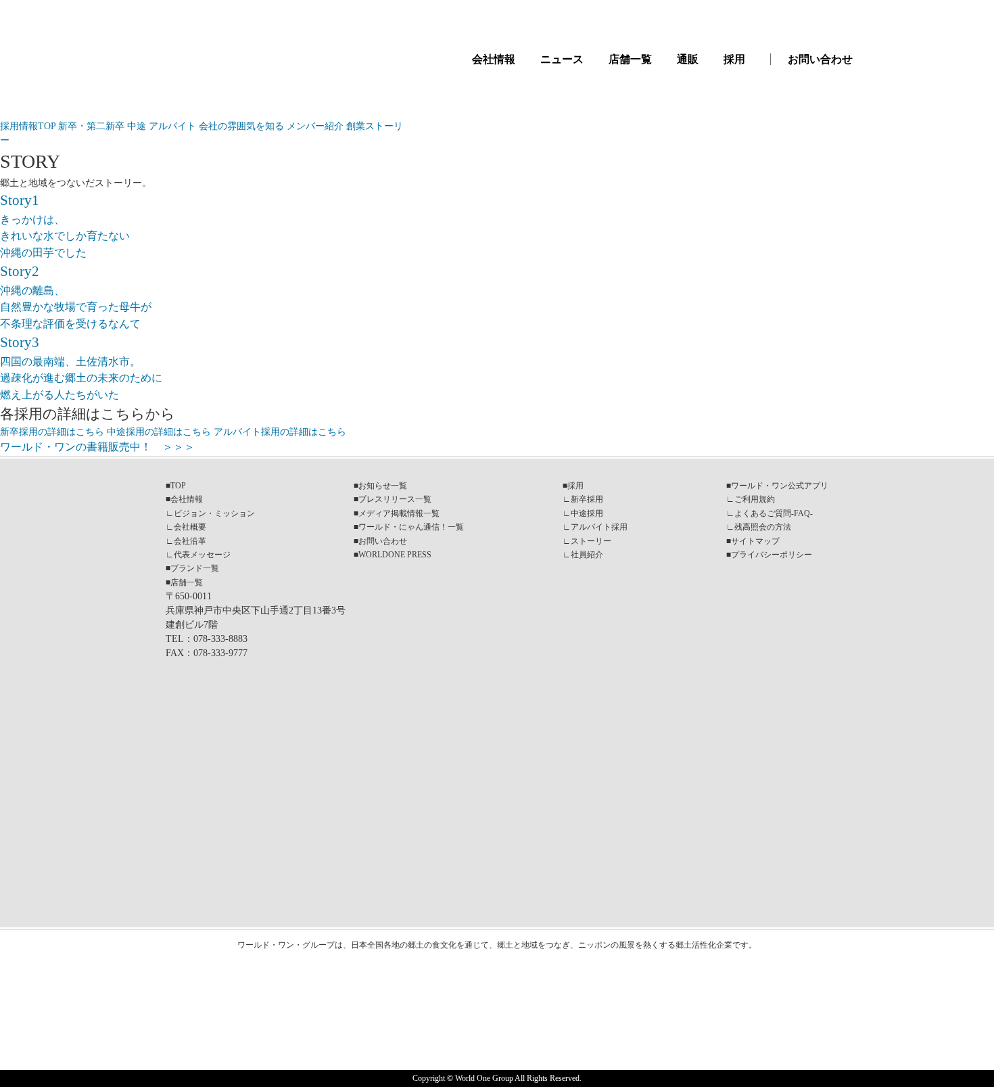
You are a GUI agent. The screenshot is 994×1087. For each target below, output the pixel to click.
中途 (138, 126)
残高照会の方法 (762, 527)
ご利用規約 (754, 499)
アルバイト (174, 126)
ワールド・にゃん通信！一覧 (411, 527)
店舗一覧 (630, 59)
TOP (178, 485)
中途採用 (587, 513)
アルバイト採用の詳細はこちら (280, 432)
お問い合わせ (820, 59)
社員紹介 (587, 554)
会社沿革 (190, 541)
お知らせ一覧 (382, 485)
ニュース (562, 59)
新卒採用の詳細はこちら (52, 432)
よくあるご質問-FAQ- (773, 513)
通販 (688, 59)
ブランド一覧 (194, 568)
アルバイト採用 (599, 527)
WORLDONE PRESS (394, 554)
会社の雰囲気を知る (243, 126)
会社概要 (190, 527)
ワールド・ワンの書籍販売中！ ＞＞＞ (97, 446)
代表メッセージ (202, 554)
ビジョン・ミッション (214, 513)
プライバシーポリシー (771, 554)
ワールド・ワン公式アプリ (779, 485)
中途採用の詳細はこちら (159, 432)
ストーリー (591, 541)
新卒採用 (587, 499)
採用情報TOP (29, 126)
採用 (734, 59)
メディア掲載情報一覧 (399, 513)
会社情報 (493, 59)
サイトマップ (755, 541)
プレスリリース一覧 (394, 499)
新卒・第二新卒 (92, 126)
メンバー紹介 (316, 126)
